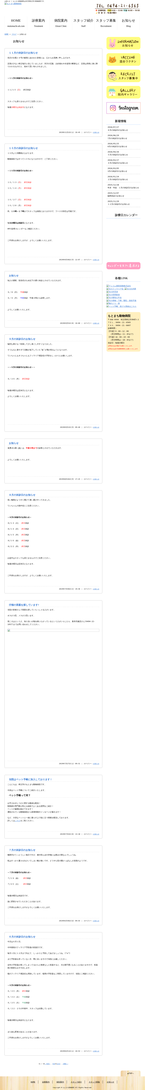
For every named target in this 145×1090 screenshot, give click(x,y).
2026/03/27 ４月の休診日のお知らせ (118, 161)
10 (54, 1064)
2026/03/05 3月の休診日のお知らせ (117, 169)
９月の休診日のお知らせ (22, 339)
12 (57, 1064)
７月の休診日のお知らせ (22, 850)
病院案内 (60, 23)
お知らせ (128, 23)
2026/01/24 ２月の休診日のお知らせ (118, 178)
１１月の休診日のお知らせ (23, 52)
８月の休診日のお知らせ (22, 495)
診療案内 (38, 23)
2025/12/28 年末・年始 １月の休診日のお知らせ (123, 186)
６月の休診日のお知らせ (22, 936)
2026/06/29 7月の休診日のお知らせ (117, 136)
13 (59, 1064)
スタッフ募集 (106, 23)
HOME (15, 23)
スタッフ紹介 (83, 23)
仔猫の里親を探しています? (24, 605)
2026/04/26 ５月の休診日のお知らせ (118, 153)
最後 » (66, 1064)
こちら (17, 821)
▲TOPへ (130, 1073)
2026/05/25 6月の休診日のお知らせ (117, 145)
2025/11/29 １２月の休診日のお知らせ (119, 202)
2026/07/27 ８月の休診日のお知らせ (118, 128)
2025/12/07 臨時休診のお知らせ (116, 194)
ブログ (14, 34)
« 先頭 (47, 1064)
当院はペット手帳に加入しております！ (30, 779)
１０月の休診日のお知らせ (23, 148)
